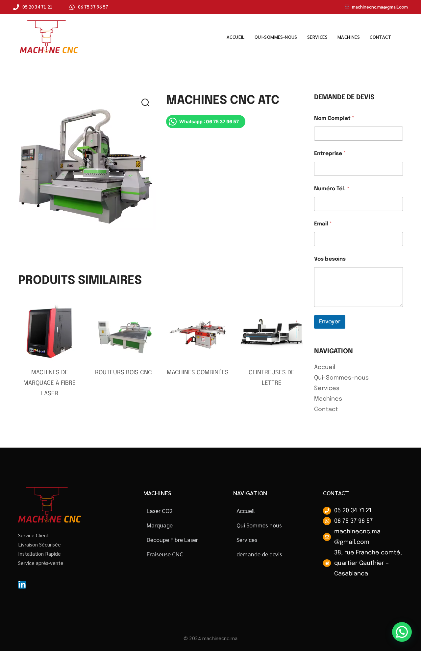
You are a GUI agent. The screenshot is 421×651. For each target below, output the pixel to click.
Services (317, 37)
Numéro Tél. (331, 189)
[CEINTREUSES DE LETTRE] (271, 331)
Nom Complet (334, 118)
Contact (380, 37)
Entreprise (330, 153)
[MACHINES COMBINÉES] (197, 331)
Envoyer (329, 322)
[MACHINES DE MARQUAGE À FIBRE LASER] (49, 331)
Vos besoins (330, 259)
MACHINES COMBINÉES (198, 373)
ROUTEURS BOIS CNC (123, 373)
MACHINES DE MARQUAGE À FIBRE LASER (49, 383)
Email (323, 224)
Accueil (236, 37)
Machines (348, 37)
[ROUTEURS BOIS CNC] (123, 331)
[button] (149, 104)
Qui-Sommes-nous (276, 37)
